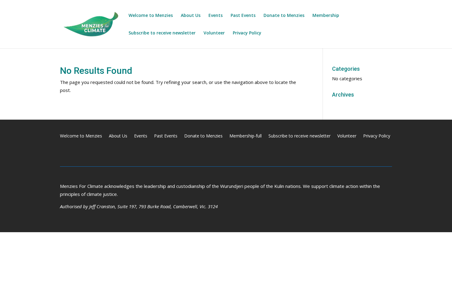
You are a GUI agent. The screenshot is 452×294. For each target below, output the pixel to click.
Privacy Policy (247, 33)
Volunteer (214, 33)
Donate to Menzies (284, 15)
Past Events (243, 15)
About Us (190, 15)
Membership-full (245, 136)
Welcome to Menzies (151, 15)
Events (215, 15)
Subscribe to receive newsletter (162, 33)
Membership (325, 15)
